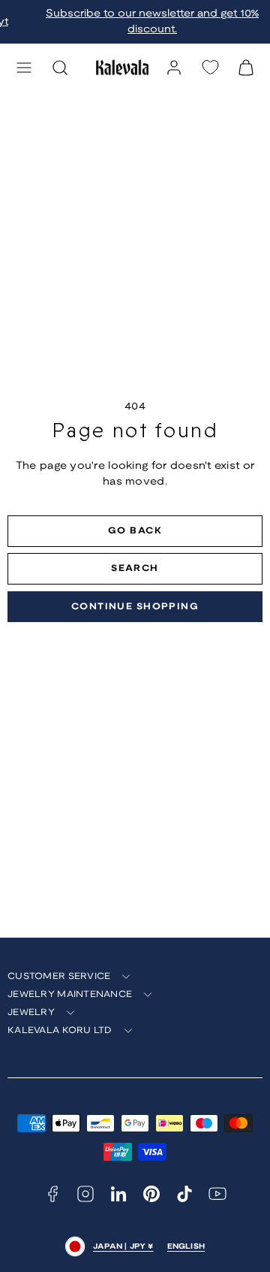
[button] (24, 68)
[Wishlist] (210, 67)
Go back (135, 531)
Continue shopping (135, 607)
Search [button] (135, 568)
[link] (174, 68)
